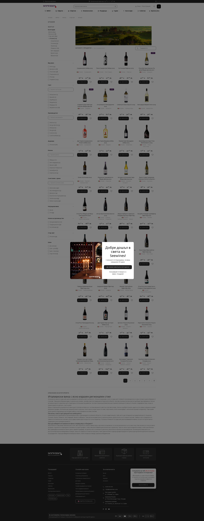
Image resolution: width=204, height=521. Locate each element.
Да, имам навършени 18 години (118, 267)
